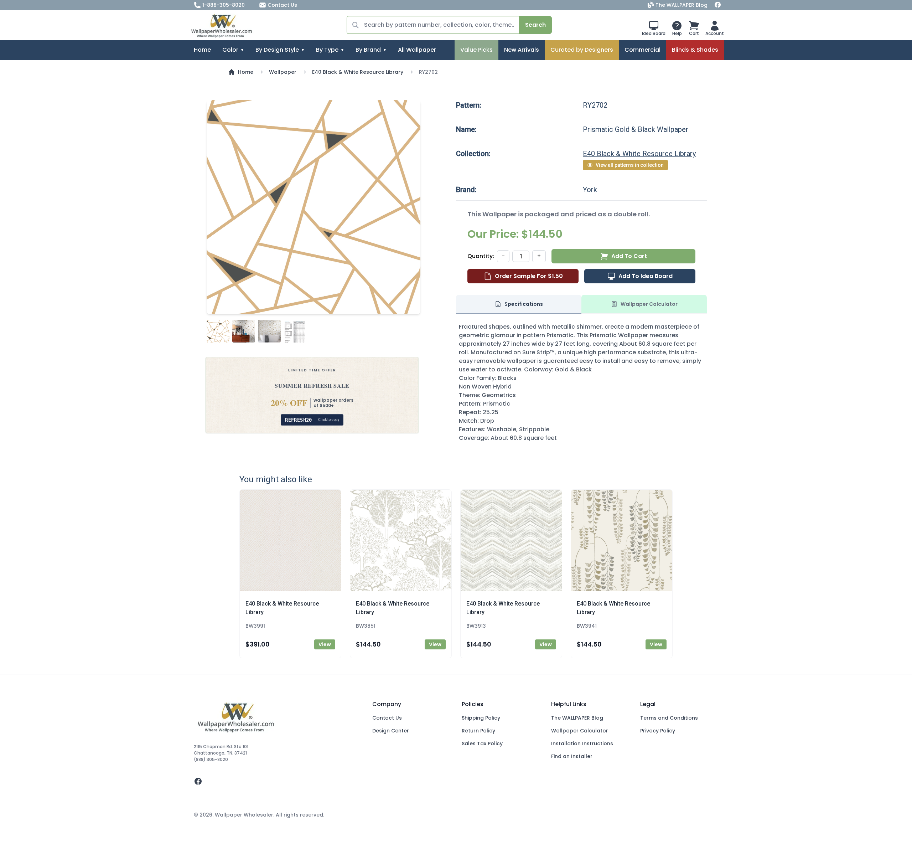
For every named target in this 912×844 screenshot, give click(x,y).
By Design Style (277, 50)
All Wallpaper (417, 50)
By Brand (368, 50)
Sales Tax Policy (482, 743)
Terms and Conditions (669, 717)
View (324, 644)
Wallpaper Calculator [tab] (649, 304)
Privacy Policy (657, 730)
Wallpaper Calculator (579, 730)
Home (202, 50)
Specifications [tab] (523, 304)
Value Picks (476, 50)
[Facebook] (718, 5)
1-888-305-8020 (223, 5)
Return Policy (478, 730)
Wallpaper (282, 72)
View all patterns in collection (630, 165)
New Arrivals (521, 50)
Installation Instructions (582, 743)
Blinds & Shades (695, 50)
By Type (327, 50)
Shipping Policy (481, 717)
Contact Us (282, 5)
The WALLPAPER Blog (681, 5)
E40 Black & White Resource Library (357, 72)
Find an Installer (571, 756)
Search (535, 25)
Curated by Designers (581, 50)
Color (230, 50)
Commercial (642, 50)
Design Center (390, 730)
